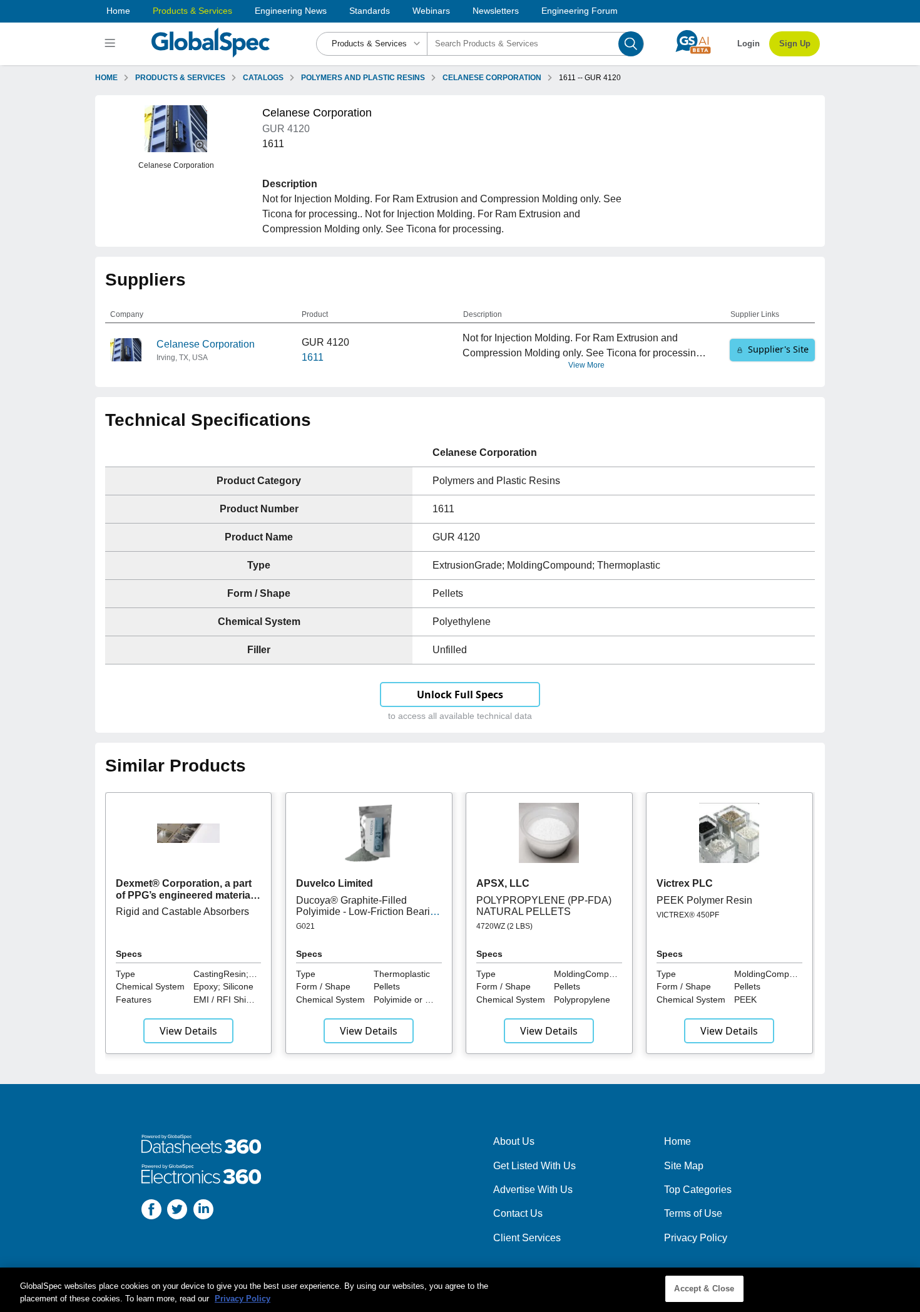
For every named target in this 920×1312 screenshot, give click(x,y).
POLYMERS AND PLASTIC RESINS (363, 77)
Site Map (683, 1165)
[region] (460, 1290)
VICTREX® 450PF (688, 915)
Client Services (527, 1237)
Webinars (431, 11)
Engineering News (291, 11)
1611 (313, 357)
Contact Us (518, 1213)
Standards (369, 11)
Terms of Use (693, 1213)
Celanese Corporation (205, 344)
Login (748, 43)
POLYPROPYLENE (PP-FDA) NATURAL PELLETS (543, 906)
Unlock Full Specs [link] (460, 694)
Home (118, 11)
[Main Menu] (111, 43)
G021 (305, 926)
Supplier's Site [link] (778, 349)
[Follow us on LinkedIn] (203, 1211)
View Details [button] (188, 1031)
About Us (513, 1141)
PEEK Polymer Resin (704, 900)
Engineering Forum (579, 11)
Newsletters (496, 11)
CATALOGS (263, 77)
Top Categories (698, 1189)
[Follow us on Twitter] (177, 1211)
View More (586, 365)
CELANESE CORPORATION (491, 77)
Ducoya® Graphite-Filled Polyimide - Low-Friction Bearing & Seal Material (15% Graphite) (368, 912)
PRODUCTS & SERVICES (180, 77)
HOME (106, 77)
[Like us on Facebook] (151, 1211)
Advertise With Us (533, 1189)
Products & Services (192, 11)
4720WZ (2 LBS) (504, 926)
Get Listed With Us (534, 1165)
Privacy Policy (695, 1237)
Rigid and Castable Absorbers (182, 911)
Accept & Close (704, 1288)
